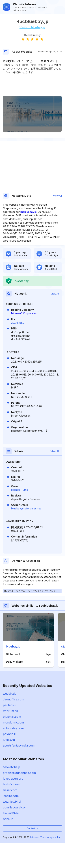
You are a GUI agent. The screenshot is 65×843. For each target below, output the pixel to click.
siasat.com (10, 790)
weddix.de (9, 693)
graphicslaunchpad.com (19, 773)
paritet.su (9, 705)
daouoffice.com (13, 699)
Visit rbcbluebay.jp (32, 27)
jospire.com (11, 796)
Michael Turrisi (19, 489)
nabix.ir (8, 819)
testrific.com (11, 784)
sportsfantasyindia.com (18, 745)
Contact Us (32, 828)
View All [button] (57, 195)
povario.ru (10, 734)
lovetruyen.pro (13, 778)
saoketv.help (11, 767)
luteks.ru (9, 739)
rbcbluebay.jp (28, 211)
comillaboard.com (15, 807)
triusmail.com (12, 716)
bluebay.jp (13, 646)
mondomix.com (13, 722)
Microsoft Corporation (24, 313)
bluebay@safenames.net (26, 508)
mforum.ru (10, 711)
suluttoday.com (13, 728)
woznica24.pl (12, 801)
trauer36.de (11, 813)
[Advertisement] (32, 85)
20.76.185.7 (18, 322)
